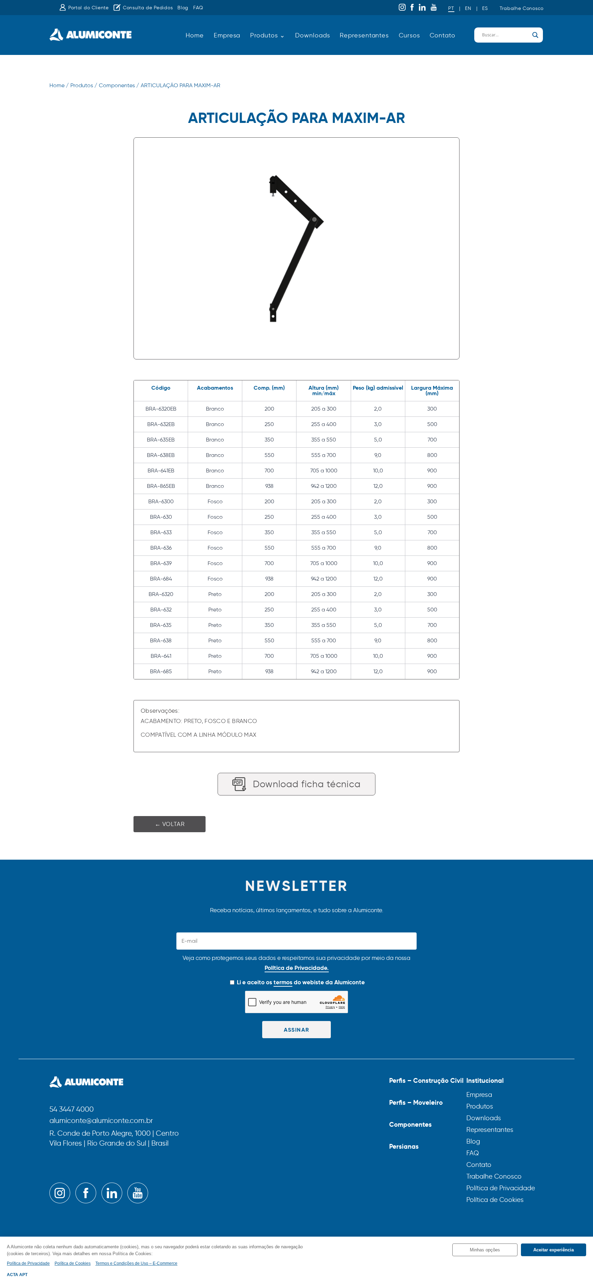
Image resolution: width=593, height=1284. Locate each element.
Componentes (410, 1124)
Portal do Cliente (88, 8)
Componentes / (119, 85)
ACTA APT (17, 1274)
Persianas (404, 1146)
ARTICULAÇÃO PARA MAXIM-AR (180, 85)
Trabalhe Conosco (522, 8)
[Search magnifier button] (535, 35)
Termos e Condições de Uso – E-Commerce (136, 1263)
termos (283, 982)
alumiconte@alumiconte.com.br (101, 1121)
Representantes (364, 35)
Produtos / (83, 85)
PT (451, 8)
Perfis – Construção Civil (426, 1080)
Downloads (312, 35)
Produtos (479, 1106)
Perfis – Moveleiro (416, 1102)
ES (485, 8)
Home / (59, 85)
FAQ (198, 8)
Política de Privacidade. (297, 968)
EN (468, 8)
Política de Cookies (495, 1200)
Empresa (227, 35)
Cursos (409, 35)
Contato (442, 35)
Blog (182, 8)
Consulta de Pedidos (148, 8)
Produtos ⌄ (267, 35)
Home (195, 35)
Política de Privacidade (500, 1188)
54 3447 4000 (71, 1109)
